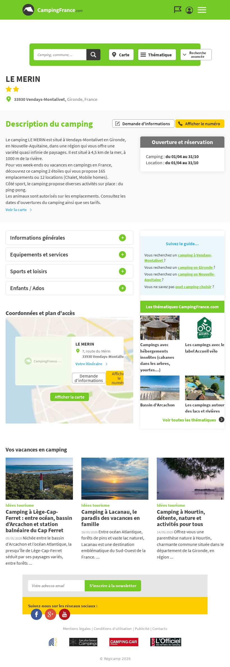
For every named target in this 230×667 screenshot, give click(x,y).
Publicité (142, 629)
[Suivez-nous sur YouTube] (64, 614)
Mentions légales (77, 629)
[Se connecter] (190, 10)
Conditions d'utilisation (113, 629)
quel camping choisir (193, 286)
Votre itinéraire (88, 363)
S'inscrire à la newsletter (112, 586)
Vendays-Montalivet (110, 356)
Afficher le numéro (119, 378)
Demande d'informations (146, 123)
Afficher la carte (69, 397)
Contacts (159, 629)
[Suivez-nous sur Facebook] (36, 614)
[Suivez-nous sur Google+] (50, 614)
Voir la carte (16, 209)
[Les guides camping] (179, 9)
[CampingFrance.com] (115, 10)
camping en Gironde (195, 267)
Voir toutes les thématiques (189, 420)
